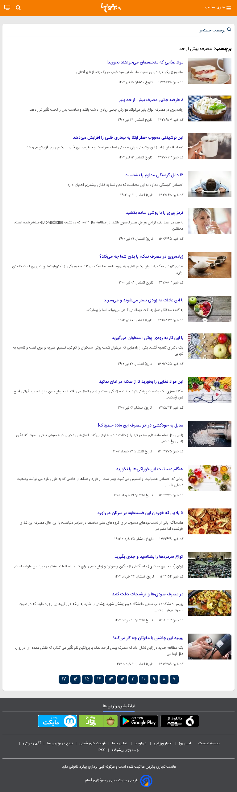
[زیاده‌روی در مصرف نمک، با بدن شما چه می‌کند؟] (209, 265)
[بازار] (98, 722)
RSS (101, 750)
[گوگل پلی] (139, 722)
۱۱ (133, 679)
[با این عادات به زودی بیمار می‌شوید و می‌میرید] (209, 309)
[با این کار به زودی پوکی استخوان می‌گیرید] (209, 346)
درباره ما (141, 743)
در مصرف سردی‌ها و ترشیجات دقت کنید (147, 594)
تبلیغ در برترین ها (60, 743)
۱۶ (75, 679)
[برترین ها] (111, 8)
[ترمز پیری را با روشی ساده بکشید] (209, 221)
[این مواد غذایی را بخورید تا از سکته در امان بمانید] (209, 390)
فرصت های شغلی (92, 743)
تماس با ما (120, 743)
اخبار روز (185, 743)
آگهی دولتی (32, 743)
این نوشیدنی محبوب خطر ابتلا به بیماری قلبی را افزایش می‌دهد (128, 137)
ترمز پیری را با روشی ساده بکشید (154, 213)
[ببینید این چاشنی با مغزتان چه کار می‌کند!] (209, 646)
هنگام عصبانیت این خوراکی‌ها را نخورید (149, 469)
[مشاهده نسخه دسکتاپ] (7, 7)
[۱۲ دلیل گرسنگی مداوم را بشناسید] (209, 184)
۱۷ (64, 679)
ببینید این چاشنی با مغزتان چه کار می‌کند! (148, 638)
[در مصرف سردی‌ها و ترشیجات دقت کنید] (209, 603)
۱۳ (110, 679)
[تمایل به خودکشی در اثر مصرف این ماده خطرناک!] (209, 434)
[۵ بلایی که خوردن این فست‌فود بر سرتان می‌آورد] (209, 521)
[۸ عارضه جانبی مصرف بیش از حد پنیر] (209, 108)
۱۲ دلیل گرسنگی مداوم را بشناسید (154, 175)
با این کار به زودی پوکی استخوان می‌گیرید (147, 338)
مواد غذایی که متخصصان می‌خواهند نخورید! (144, 62)
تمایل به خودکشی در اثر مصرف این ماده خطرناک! (140, 425)
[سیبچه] (179, 722)
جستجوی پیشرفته (125, 750)
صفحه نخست (209, 743)
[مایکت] (57, 722)
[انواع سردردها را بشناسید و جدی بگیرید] (209, 565)
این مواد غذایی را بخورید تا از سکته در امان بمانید (141, 381)
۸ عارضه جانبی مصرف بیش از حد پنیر (151, 100)
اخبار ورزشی (163, 743)
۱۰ (143, 679)
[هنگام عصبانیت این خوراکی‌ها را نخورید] (209, 478)
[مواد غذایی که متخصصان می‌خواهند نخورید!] (209, 71)
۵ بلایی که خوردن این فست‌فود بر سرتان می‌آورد (140, 513)
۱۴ (99, 679)
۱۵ (87, 679)
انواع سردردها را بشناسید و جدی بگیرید (148, 556)
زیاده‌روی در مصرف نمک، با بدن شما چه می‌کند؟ (141, 256)
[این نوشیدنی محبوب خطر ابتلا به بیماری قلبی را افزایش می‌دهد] (209, 146)
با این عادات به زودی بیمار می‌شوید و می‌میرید (143, 300)
